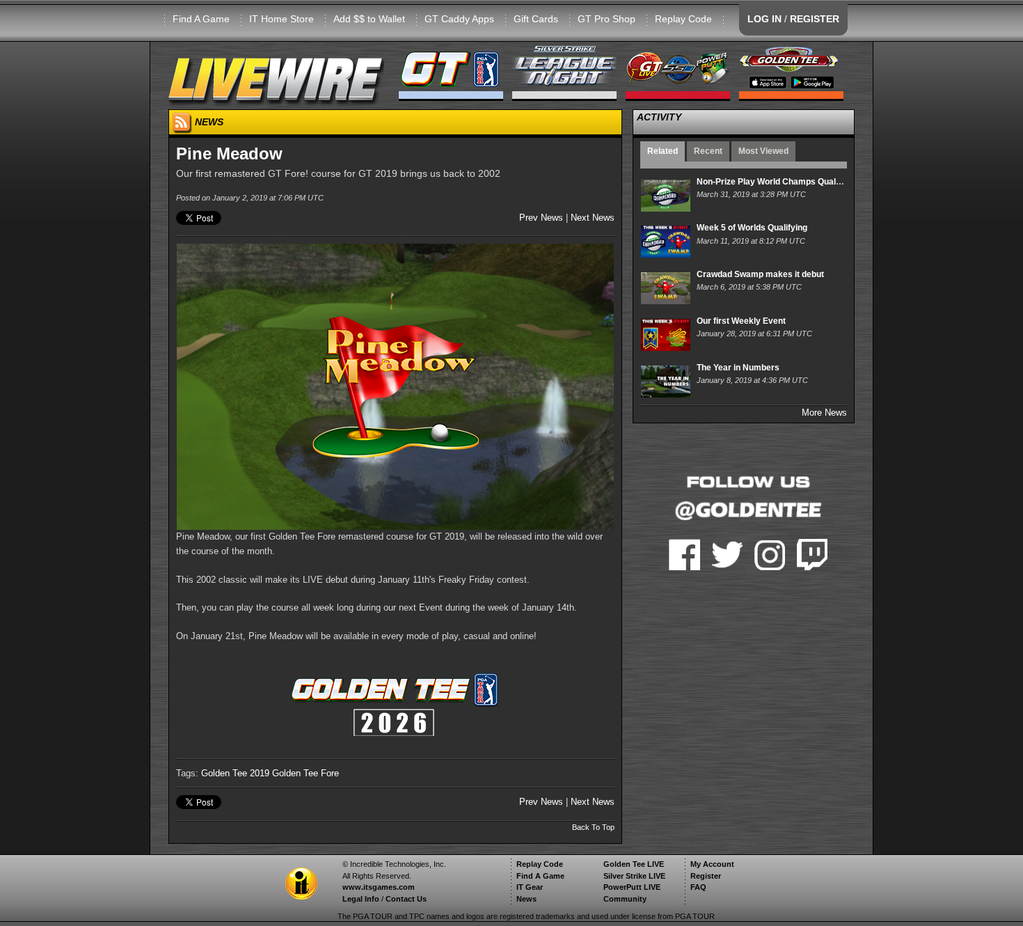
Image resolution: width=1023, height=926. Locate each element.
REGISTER (814, 18)
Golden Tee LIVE (633, 864)
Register (705, 876)
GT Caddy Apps (459, 18)
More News (824, 412)
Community (625, 899)
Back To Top (593, 827)
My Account (712, 864)
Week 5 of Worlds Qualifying (752, 228)
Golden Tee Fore (305, 773)
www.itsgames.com (378, 887)
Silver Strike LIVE (634, 876)
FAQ (698, 887)
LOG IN (764, 18)
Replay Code (683, 18)
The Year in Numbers (738, 367)
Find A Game (201, 18)
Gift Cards (536, 18)
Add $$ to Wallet (369, 18)
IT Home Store (281, 18)
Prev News (541, 217)
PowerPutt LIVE (631, 887)
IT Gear (529, 887)
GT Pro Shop (606, 18)
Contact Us (406, 899)
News (526, 899)
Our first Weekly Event (741, 321)
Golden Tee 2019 (235, 773)
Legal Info (360, 899)
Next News (592, 217)
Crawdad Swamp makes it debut (760, 274)
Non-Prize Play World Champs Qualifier (774, 182)
